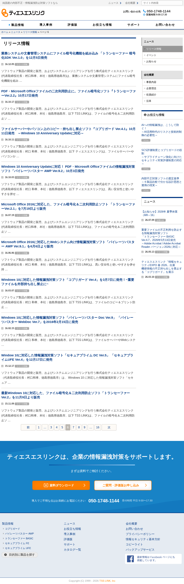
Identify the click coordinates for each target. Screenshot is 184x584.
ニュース (113, 3)
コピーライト (134, 544)
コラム (146, 140)
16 (97, 427)
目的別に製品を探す (22, 554)
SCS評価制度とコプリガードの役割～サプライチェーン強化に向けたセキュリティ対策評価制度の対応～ (161, 156)
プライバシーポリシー (140, 534)
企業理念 (151, 88)
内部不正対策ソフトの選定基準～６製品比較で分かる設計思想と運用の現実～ (161, 182)
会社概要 (130, 3)
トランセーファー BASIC (19, 538)
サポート (133, 24)
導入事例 (46, 24)
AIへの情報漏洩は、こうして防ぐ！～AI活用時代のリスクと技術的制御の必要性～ (161, 130)
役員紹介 (151, 94)
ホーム (4, 32)
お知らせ (151, 61)
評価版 (72, 24)
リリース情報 (30, 32)
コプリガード (12, 528)
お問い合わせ (165, 24)
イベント (151, 55)
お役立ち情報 (102, 24)
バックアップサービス (140, 549)
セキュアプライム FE (17, 543)
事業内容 (151, 82)
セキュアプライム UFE (18, 548)
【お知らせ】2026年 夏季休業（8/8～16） (159, 213)
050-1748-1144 (103, 500)
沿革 (148, 101)
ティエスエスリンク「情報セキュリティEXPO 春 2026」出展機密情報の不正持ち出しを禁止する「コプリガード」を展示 (161, 266)
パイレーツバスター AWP (19, 533)
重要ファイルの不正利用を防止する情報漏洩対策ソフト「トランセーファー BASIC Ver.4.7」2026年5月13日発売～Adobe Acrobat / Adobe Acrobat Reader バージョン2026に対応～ (161, 238)
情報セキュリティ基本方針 (143, 539)
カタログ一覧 (72, 549)
